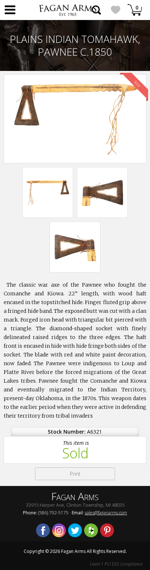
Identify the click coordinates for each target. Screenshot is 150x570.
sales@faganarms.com (106, 513)
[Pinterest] (107, 530)
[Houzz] (91, 530)
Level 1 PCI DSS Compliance (116, 564)
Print (75, 473)
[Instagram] (59, 530)
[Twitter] (75, 530)
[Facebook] (43, 530)
